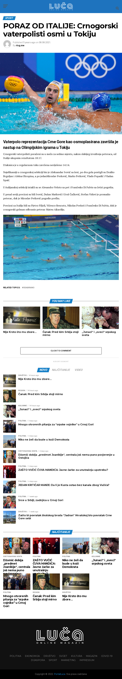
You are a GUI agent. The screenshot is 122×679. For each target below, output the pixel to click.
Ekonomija (32, 656)
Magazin (91, 656)
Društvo (49, 656)
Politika (15, 656)
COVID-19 (106, 656)
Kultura (76, 656)
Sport (53, 660)
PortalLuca (59, 674)
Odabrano (28, 288)
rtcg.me (20, 45)
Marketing (68, 660)
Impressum (86, 660)
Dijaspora (38, 660)
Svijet (63, 656)
